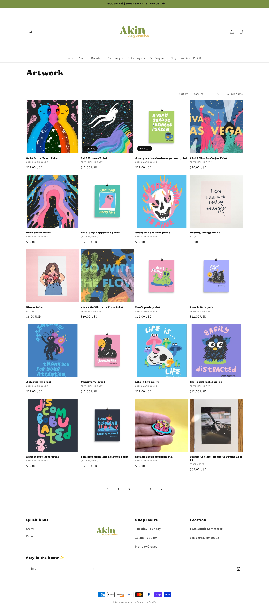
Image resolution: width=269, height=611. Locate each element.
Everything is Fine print (152, 232)
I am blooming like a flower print (105, 456)
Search (30, 529)
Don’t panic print (147, 307)
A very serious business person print (161, 158)
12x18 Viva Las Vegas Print (209, 158)
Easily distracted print (206, 381)
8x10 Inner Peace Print (42, 158)
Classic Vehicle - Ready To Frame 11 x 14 (216, 458)
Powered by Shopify (146, 602)
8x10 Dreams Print (94, 158)
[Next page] (161, 489)
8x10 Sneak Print (38, 232)
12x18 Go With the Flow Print (102, 307)
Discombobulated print (42, 456)
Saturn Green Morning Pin (154, 456)
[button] (30, 31)
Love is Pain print (202, 307)
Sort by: (183, 94)
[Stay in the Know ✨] (92, 568)
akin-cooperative (128, 602)
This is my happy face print (100, 232)
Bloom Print (35, 307)
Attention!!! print (39, 381)
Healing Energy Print (205, 232)
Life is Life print (147, 381)
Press (29, 536)
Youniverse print (93, 381)
